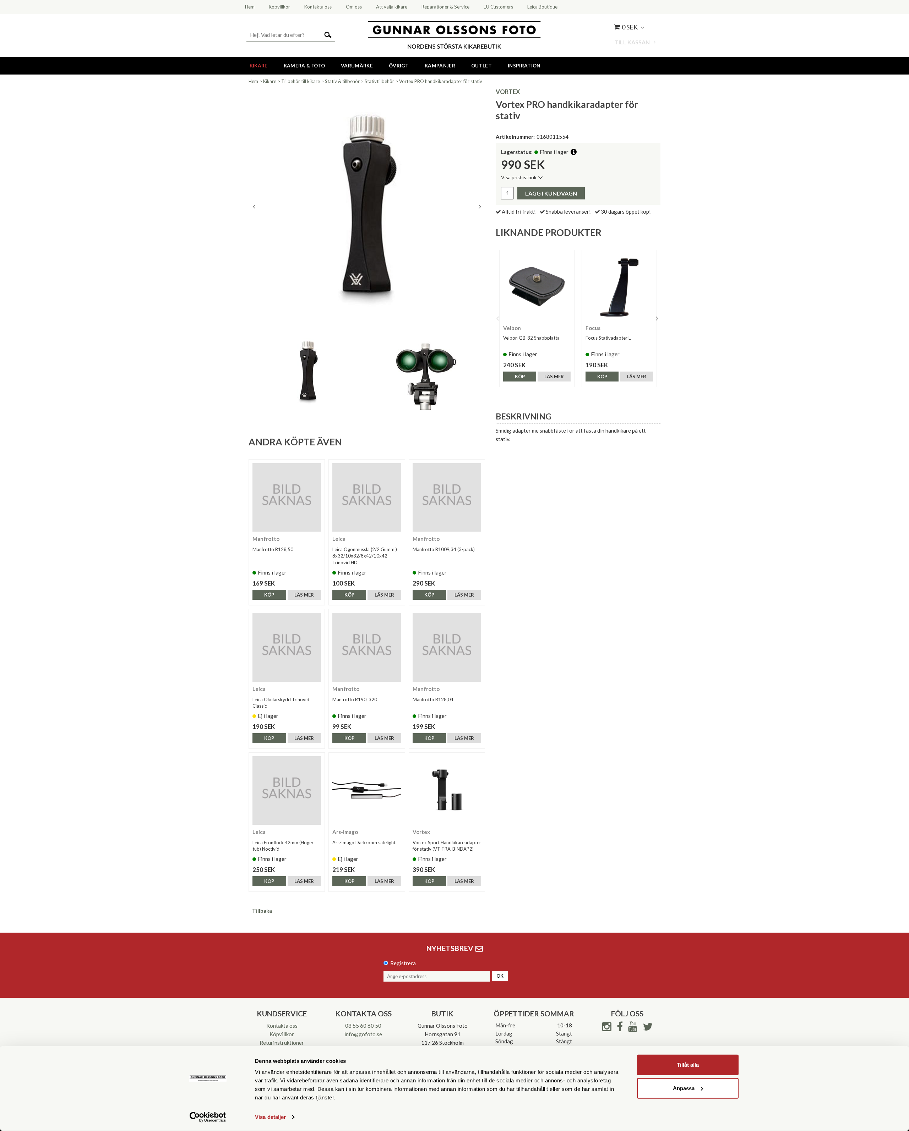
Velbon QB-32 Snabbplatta (531, 338)
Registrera (403, 963)
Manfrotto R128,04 (433, 699)
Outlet (481, 65)
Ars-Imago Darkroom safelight (364, 842)
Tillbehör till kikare (300, 81)
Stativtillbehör (379, 81)
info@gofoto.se (363, 1034)
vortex (508, 91)
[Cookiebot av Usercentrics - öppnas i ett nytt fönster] (208, 1117)
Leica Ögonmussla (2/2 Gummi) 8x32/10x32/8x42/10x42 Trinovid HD (364, 556)
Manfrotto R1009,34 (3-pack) (444, 549)
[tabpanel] (367, 206)
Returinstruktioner (282, 1042)
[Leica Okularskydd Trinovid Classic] (286, 647)
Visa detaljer (270, 1117)
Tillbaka (262, 910)
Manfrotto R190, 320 (354, 699)
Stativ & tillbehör (342, 81)
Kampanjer (440, 65)
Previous (253, 206)
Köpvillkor (282, 1034)
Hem (253, 81)
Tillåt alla (688, 1065)
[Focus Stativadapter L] (619, 287)
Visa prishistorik (519, 177)
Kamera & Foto (304, 65)
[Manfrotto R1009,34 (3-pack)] (447, 497)
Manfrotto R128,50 (272, 549)
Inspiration (524, 65)
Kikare (259, 65)
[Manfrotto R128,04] (447, 647)
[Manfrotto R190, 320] (366, 647)
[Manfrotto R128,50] (286, 497)
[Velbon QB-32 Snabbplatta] (537, 287)
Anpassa (684, 1088)
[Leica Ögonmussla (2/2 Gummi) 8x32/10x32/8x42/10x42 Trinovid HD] (366, 497)
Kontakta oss (282, 1025)
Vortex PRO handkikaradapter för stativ (440, 81)
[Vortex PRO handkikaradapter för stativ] (367, 206)
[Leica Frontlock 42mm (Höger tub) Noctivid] (286, 790)
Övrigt (399, 65)
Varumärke (357, 65)
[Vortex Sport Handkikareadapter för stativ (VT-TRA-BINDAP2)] (447, 790)
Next (479, 206)
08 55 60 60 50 (363, 1025)
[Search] (328, 34)
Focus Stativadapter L (608, 338)
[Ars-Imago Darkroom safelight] (366, 790)
